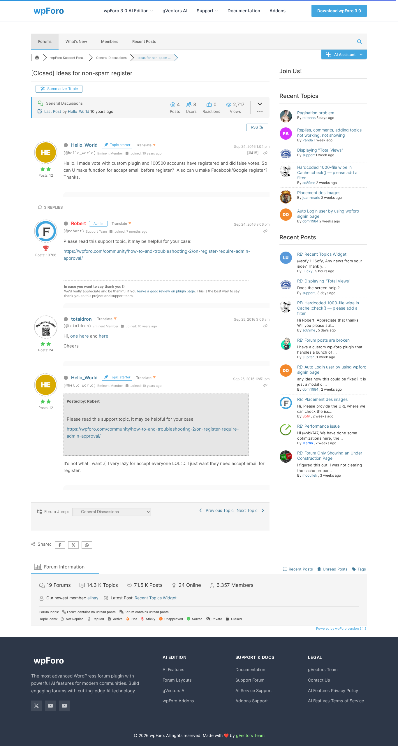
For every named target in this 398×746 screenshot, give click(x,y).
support (308, 155)
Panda (307, 140)
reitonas (309, 117)
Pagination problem (315, 112)
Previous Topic (218, 510)
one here (79, 336)
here (103, 336)
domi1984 (310, 221)
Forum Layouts (177, 679)
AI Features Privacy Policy (333, 690)
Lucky (307, 271)
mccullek (309, 475)
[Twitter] (36, 706)
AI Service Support (253, 690)
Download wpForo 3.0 (339, 10)
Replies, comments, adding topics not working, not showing (329, 132)
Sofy (306, 416)
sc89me (308, 182)
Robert (78, 223)
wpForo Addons (178, 700)
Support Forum (250, 679)
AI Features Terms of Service (336, 700)
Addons (278, 10)
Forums (45, 41)
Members (109, 41)
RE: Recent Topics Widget (321, 254)
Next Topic (248, 510)
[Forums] (37, 58)
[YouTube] (50, 706)
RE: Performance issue (318, 426)
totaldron (81, 319)
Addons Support (251, 700)
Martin (307, 443)
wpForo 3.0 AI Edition (126, 10)
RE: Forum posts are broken (323, 340)
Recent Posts (144, 41)
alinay (92, 597)
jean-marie (311, 197)
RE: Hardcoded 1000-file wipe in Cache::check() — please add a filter (328, 308)
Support (205, 10)
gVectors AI (175, 10)
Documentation (244, 10)
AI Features (173, 669)
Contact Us (319, 679)
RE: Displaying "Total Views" (324, 280)
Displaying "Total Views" (320, 150)
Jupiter (308, 357)
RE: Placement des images (322, 399)
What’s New (76, 41)
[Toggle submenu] (151, 11)
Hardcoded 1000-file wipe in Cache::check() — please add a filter (327, 172)
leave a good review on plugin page (166, 291)
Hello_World (78, 111)
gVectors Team (323, 669)
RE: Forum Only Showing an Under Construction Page (329, 455)
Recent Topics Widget (156, 597)
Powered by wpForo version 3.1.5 (341, 628)
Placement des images (318, 192)
